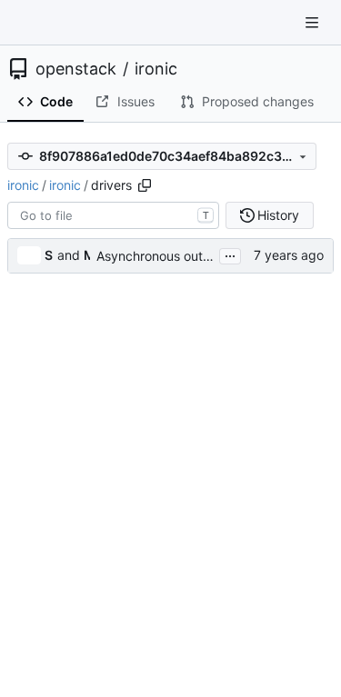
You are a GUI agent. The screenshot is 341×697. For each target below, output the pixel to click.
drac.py (61, 424)
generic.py (70, 491)
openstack (75, 69)
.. (41, 289)
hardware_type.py (78, 525)
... (230, 254)
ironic (156, 69)
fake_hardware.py (78, 457)
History (278, 215)
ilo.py (54, 592)
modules (63, 323)
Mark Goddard (87, 255)
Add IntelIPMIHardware (205, 625)
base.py (62, 390)
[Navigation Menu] (314, 22)
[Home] (34, 22)
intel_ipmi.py (75, 625)
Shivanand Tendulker (49, 255)
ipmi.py (60, 659)
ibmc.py (62, 558)
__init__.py (67, 356)
